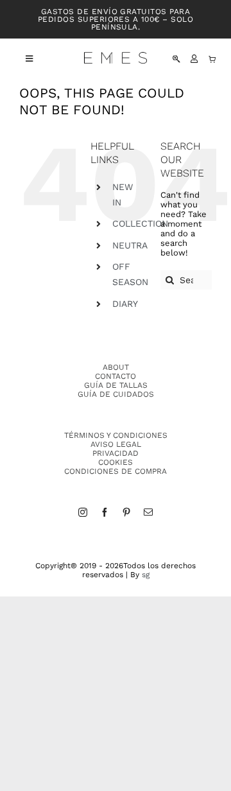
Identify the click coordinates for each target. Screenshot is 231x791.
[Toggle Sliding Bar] (23, 59)
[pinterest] (126, 512)
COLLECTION (140, 223)
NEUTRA (130, 245)
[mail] (148, 512)
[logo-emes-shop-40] (115, 56)
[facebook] (104, 512)
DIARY (125, 304)
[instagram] (82, 512)
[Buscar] (176, 59)
